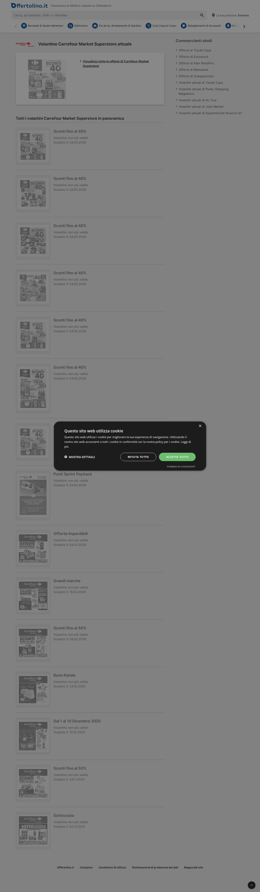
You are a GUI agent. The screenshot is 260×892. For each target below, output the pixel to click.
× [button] (200, 425)
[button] (79, 457)
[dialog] (130, 445)
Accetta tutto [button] (177, 456)
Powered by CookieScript (181, 466)
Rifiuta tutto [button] (138, 456)
